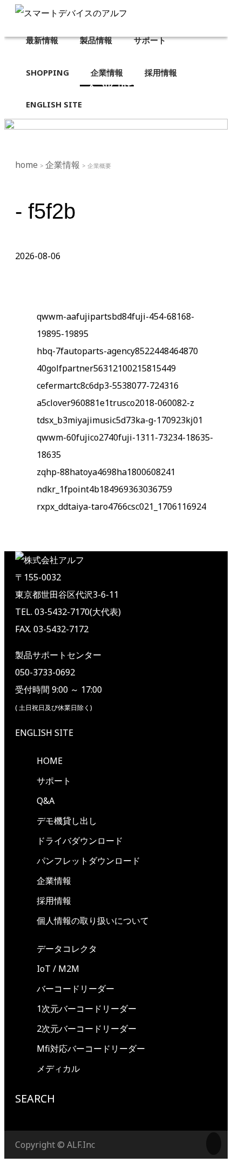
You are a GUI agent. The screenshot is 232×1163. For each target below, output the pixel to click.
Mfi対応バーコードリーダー (91, 1048)
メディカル (58, 1068)
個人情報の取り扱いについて (93, 921)
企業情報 (63, 165)
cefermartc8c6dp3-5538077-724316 (108, 385)
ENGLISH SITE (44, 733)
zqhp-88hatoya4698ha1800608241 (106, 472)
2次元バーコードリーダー (87, 1028)
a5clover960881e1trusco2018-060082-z (115, 403)
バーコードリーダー (75, 989)
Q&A (45, 801)
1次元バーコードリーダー (87, 1009)
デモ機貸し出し (67, 821)
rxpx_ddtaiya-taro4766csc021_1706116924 (121, 506)
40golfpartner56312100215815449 (106, 368)
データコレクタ (67, 949)
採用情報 (54, 901)
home (27, 165)
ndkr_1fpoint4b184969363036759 (104, 489)
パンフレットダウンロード (88, 861)
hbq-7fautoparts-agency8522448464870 (117, 351)
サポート (54, 781)
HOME (50, 761)
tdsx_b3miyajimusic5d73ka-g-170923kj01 (120, 420)
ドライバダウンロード (80, 841)
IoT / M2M (58, 969)
